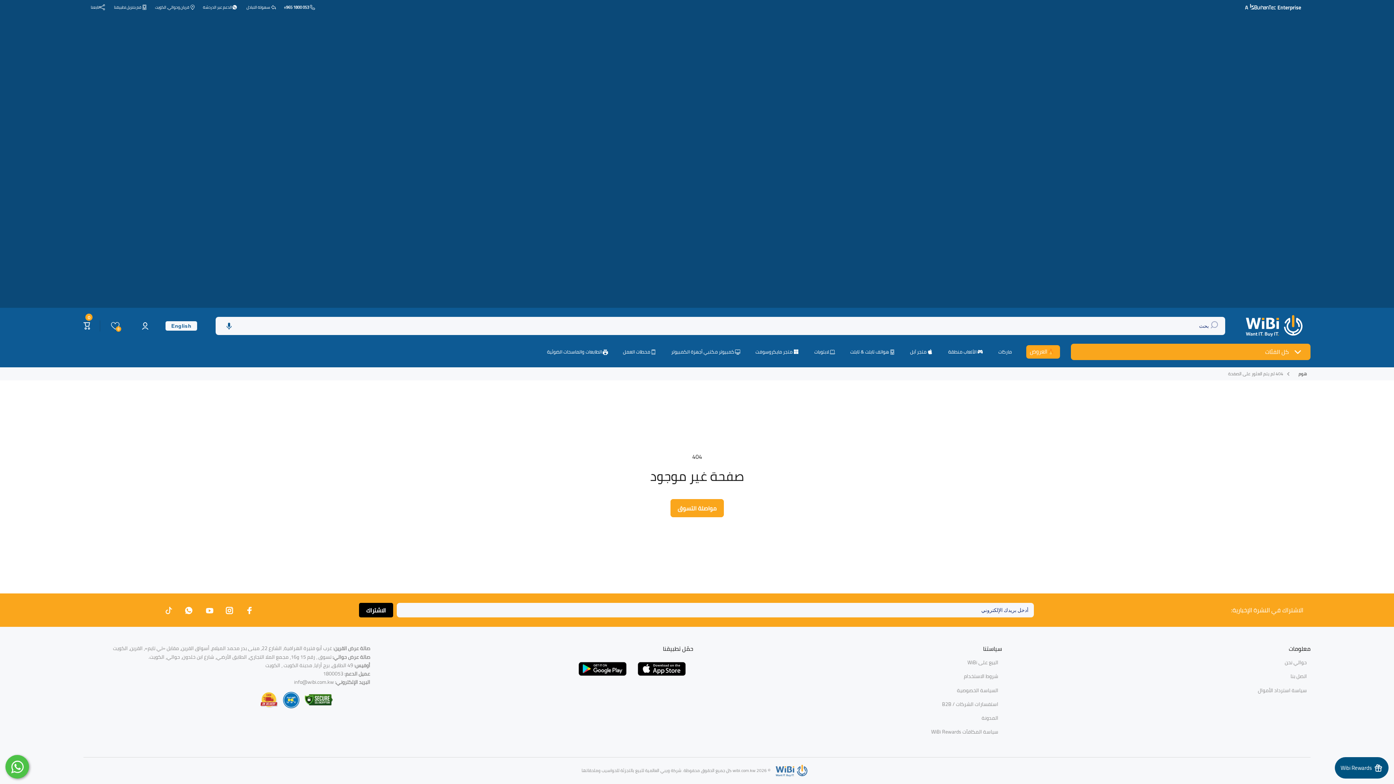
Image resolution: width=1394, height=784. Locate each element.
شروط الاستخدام (981, 676)
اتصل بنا (1299, 676)
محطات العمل (636, 352)
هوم (1303, 374)
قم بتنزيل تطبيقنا (127, 7)
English (181, 326)
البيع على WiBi (982, 662)
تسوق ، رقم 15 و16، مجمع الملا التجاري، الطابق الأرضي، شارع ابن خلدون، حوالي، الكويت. (259, 657)
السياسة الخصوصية (977, 690)
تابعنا (95, 7)
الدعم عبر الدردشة (217, 7)
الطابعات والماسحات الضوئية (574, 352)
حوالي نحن (1296, 662)
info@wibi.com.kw (314, 682)
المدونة (990, 718)
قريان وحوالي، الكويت (172, 7)
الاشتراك (376, 610)
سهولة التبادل (258, 7)
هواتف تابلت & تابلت (869, 352)
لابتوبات (821, 352)
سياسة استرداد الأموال (1282, 690)
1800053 (333, 673)
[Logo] (1275, 326)
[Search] (1215, 326)
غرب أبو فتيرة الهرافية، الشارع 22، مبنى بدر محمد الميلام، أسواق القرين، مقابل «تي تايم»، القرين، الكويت (241, 648)
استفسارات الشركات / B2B (970, 704)
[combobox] (720, 326)
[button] (229, 326)
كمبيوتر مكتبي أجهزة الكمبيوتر (702, 352)
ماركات (1005, 352)
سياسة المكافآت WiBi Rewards (964, 731)
